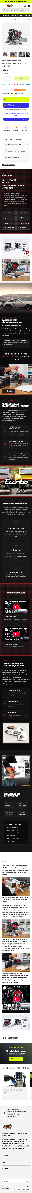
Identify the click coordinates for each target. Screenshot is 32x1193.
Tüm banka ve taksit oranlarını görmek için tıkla (16, 115)
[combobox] (16, 10)
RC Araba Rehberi (16, 1059)
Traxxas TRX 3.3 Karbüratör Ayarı (13, 1091)
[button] (29, 6)
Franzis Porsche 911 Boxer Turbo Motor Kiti (19, 20)
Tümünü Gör (26, 1068)
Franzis (4, 60)
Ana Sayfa (4, 20)
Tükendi (22, 78)
